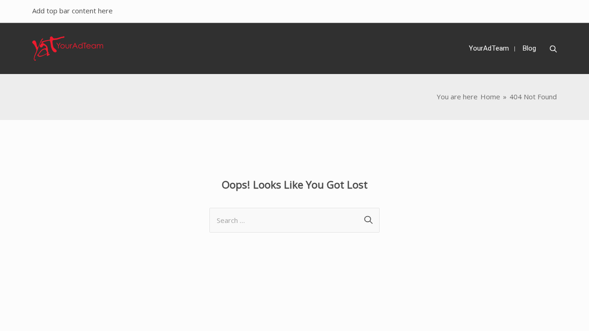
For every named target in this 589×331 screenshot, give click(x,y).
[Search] (553, 49)
